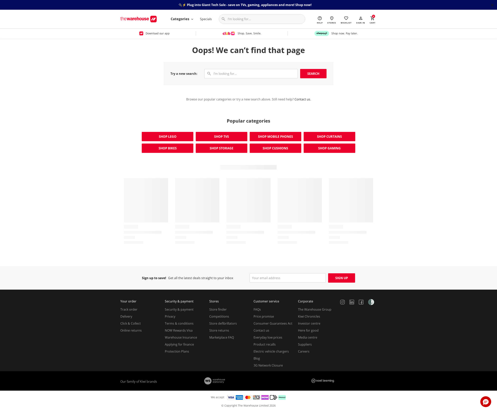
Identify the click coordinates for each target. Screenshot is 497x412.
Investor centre (309, 323)
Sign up (341, 278)
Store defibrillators (223, 323)
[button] (360, 20)
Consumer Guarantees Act (273, 323)
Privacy (170, 316)
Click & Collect (130, 323)
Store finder (218, 309)
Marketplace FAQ (221, 337)
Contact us (302, 99)
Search (313, 73)
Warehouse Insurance (181, 337)
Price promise (264, 316)
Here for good (308, 330)
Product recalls (265, 344)
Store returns (219, 330)
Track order (128, 309)
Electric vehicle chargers (271, 351)
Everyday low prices (268, 337)
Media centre (307, 337)
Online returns (131, 330)
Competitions (219, 316)
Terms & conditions (179, 323)
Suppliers (305, 344)
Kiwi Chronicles (309, 316)
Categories (180, 19)
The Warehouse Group (314, 309)
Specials (206, 19)
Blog (257, 358)
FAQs (257, 309)
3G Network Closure (268, 365)
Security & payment (179, 309)
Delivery (126, 316)
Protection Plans (177, 351)
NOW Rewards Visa (179, 330)
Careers (303, 351)
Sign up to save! (154, 278)
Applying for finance (179, 344)
